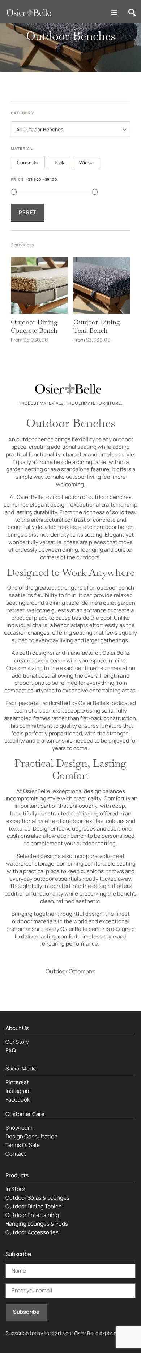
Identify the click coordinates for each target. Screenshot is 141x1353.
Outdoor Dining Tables (33, 1206)
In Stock (15, 1189)
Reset (27, 212)
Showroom (19, 1127)
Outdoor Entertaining (32, 1215)
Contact (15, 1153)
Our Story (17, 1042)
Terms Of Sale (22, 1145)
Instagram (18, 1091)
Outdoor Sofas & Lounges (37, 1197)
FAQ (10, 1050)
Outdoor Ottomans (70, 971)
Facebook (17, 1099)
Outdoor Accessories (32, 1232)
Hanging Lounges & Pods (36, 1223)
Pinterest (17, 1082)
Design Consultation (31, 1136)
